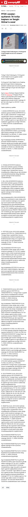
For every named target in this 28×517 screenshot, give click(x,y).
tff (3, 487)
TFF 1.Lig (16, 6)
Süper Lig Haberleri (11, 10)
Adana (7, 93)
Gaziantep (9, 95)
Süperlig (11, 6)
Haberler (3, 10)
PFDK (7, 487)
